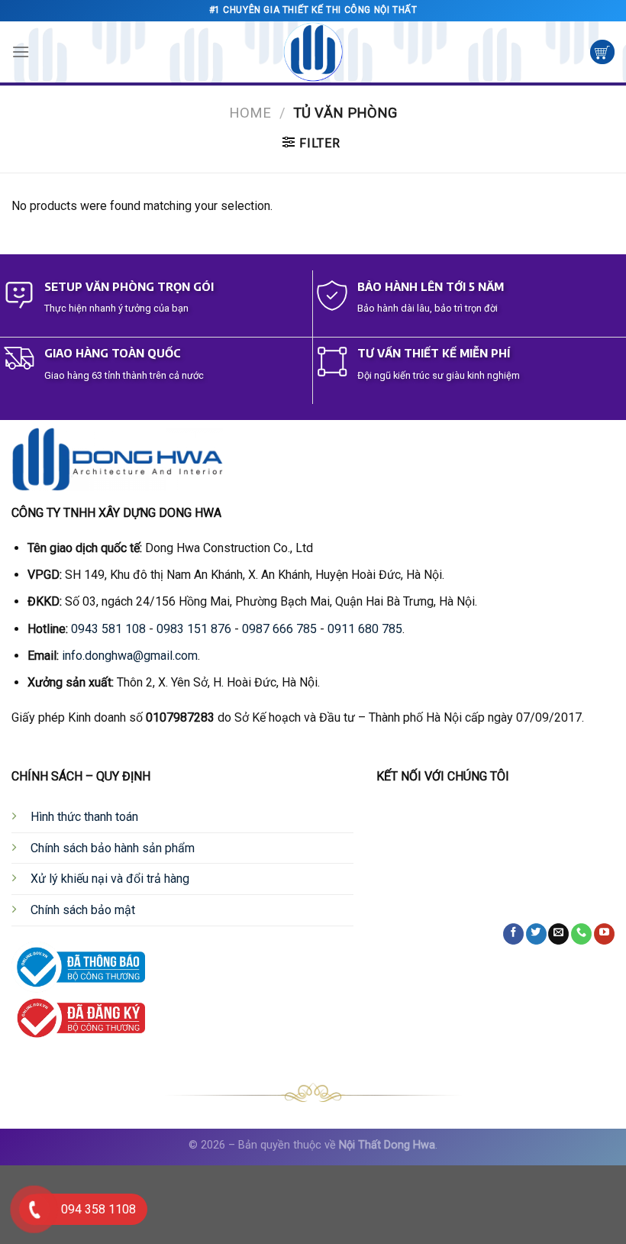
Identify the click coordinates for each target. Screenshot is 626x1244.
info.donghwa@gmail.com (130, 655)
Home (250, 113)
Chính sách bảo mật (83, 910)
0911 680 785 (365, 629)
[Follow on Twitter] (536, 934)
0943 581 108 (108, 629)
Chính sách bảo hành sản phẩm (113, 848)
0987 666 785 (279, 629)
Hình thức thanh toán (84, 816)
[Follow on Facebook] (513, 934)
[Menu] (20, 51)
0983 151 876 (193, 629)
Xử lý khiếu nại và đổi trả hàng (110, 878)
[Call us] (581, 934)
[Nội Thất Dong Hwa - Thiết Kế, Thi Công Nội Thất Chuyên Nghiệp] (313, 51)
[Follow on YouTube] (604, 934)
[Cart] (602, 52)
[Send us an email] (558, 934)
